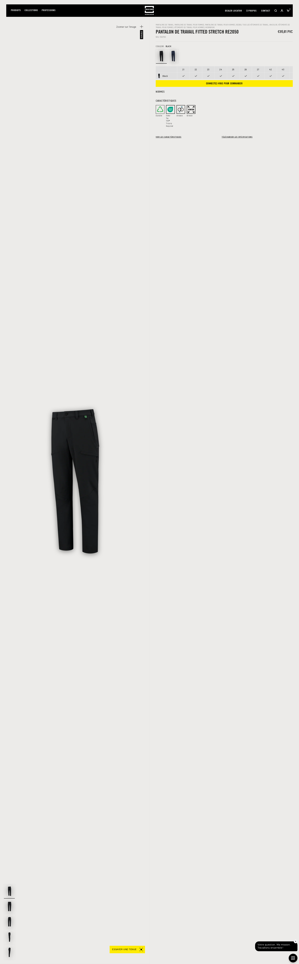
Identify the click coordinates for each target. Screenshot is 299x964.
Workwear (209, 27)
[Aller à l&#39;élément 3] (9, 921)
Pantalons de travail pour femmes (189, 25)
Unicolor (273, 25)
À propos (251, 11)
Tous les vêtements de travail (255, 25)
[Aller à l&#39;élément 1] (9, 891)
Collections (31, 10)
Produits (16, 10)
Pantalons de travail (165, 25)
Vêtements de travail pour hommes (189, 27)
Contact (265, 11)
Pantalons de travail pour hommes (220, 25)
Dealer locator (233, 11)
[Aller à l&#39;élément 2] (9, 906)
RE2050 (239, 25)
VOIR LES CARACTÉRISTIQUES (168, 137)
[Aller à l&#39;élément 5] (9, 952)
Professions (49, 10)
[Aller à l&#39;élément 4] (9, 937)
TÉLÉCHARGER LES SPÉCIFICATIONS (237, 137)
